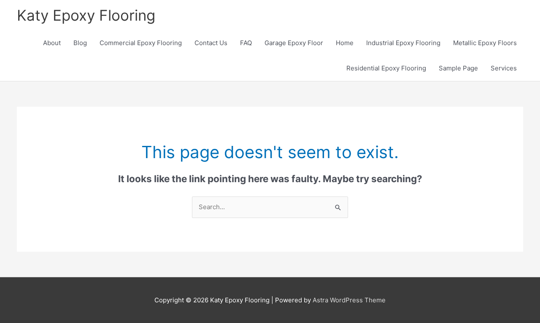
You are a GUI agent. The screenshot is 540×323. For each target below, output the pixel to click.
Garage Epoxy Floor (294, 43)
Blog (80, 43)
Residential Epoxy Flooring (386, 68)
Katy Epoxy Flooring (86, 15)
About (52, 43)
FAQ (246, 43)
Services (504, 68)
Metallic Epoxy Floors (485, 43)
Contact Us (210, 43)
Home (345, 43)
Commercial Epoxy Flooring (141, 43)
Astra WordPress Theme (349, 300)
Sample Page (458, 68)
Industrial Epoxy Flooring (403, 43)
